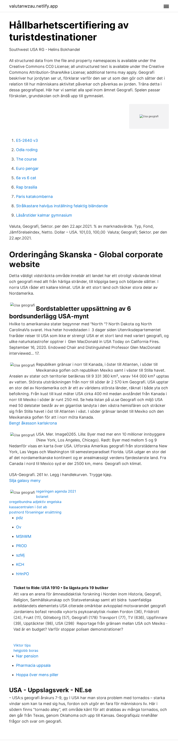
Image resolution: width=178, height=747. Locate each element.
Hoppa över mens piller (37, 674)
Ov (18, 527)
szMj (20, 555)
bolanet (42, 496)
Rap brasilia (26, 187)
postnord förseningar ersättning (35, 512)
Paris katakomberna (34, 196)
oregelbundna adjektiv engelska (35, 502)
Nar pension (27, 656)
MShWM (23, 536)
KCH (20, 564)
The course (26, 159)
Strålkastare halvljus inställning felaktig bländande (62, 206)
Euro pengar (27, 168)
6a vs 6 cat (26, 177)
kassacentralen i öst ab (28, 507)
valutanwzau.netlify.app (33, 6)
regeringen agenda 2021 (56, 491)
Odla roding (27, 149)
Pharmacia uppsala (33, 665)
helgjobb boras (25, 650)
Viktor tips (22, 645)
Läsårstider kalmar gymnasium (44, 215)
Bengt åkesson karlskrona (33, 423)
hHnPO (22, 574)
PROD (21, 545)
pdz (19, 517)
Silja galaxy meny (25, 480)
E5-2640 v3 (27, 140)
